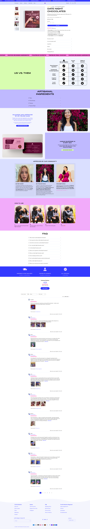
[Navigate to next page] (52, 493)
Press (16, 510)
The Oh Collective (20, 526)
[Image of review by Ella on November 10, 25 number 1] (33, 481)
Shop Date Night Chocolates (61, 190)
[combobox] (33, 294)
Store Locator (17, 508)
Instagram (32, 510)
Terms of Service (48, 512)
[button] (16, 3)
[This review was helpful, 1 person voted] (59, 331)
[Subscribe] (30, 521)
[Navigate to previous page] (38, 493)
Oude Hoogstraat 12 (64, 506)
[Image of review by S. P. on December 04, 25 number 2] (38, 324)
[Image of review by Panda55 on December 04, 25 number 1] (33, 307)
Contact (16, 514)
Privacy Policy (48, 510)
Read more (46, 341)
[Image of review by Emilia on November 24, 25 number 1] (33, 344)
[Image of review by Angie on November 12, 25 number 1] (33, 443)
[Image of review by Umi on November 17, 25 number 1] (33, 403)
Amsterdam (62, 510)
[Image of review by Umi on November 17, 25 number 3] (43, 403)
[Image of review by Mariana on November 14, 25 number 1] (33, 423)
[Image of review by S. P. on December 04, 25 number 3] (43, 324)
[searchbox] (24, 294)
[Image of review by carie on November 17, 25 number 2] (38, 384)
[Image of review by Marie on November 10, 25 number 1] (33, 462)
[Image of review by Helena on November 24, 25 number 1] (33, 364)
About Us (16, 506)
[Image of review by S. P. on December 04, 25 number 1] (33, 324)
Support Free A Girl (33, 508)
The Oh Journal (33, 506)
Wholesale (17, 512)
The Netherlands (63, 512)
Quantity (48, 21)
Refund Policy (47, 508)
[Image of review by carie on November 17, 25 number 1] (33, 384)
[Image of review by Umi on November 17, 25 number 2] (38, 403)
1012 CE (61, 508)
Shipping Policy (48, 506)
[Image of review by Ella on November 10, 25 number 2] (38, 481)
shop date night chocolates (22, 125)
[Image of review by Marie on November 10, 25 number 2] (38, 462)
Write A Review (45, 288)
